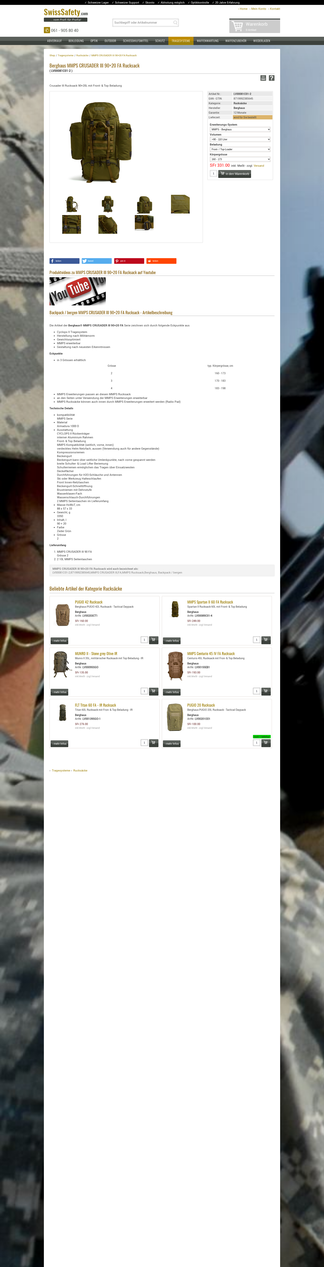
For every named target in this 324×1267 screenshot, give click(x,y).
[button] (65, 261)
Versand (259, 165)
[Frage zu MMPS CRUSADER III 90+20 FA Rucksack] (271, 78)
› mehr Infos (59, 640)
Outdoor (110, 41)
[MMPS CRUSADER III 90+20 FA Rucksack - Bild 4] (180, 204)
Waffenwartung (208, 41)
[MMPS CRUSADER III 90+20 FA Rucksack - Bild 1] (71, 204)
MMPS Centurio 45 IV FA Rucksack (211, 654)
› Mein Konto (258, 8)
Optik (94, 41)
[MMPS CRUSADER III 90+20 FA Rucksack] (101, 142)
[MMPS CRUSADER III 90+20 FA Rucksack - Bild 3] (144, 204)
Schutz (160, 41)
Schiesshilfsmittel (135, 41)
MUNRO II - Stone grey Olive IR (96, 654)
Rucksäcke (80, 770)
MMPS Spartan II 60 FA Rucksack (210, 602)
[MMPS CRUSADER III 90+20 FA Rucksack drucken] (262, 78)
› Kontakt (274, 8)
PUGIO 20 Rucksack (201, 705)
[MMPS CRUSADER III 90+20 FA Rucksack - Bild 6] (108, 224)
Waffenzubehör (236, 41)
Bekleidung (76, 41)
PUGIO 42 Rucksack (89, 602)
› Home (243, 8)
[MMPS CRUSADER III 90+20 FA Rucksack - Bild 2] (108, 204)
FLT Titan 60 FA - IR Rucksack (95, 705)
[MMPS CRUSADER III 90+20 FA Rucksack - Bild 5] (71, 224)
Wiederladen (261, 41)
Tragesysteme (181, 41)
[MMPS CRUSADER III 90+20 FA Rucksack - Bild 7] (144, 224)
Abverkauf (54, 41)
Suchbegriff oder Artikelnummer (135, 22)
